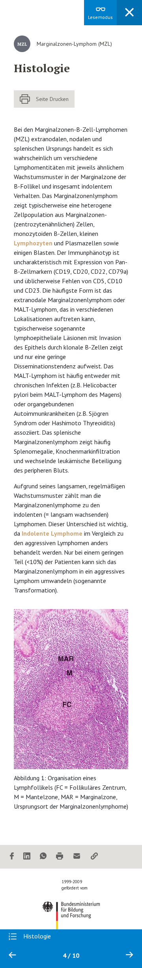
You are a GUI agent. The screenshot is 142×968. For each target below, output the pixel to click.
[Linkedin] (26, 856)
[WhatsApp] (43, 856)
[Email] (77, 856)
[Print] (59, 856)
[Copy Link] (94, 856)
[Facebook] (12, 856)
